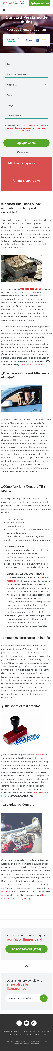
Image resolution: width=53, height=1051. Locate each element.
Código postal (11, 112)
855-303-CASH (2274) (26, 949)
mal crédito (37, 754)
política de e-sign (29, 128)
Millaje (8, 101)
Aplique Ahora (39, 3)
